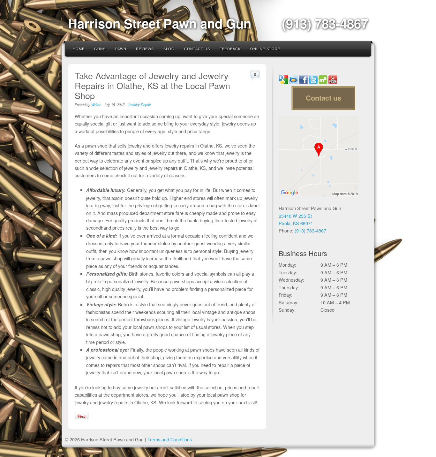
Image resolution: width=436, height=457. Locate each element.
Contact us (323, 98)
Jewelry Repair (139, 104)
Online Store (265, 49)
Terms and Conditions (169, 439)
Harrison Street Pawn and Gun (159, 23)
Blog (169, 49)
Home (79, 49)
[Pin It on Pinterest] (81, 416)
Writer (96, 104)
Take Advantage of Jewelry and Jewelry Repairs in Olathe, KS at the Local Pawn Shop (152, 85)
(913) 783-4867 (325, 23)
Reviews (145, 49)
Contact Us (197, 49)
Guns (100, 49)
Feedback (230, 49)
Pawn (120, 49)
